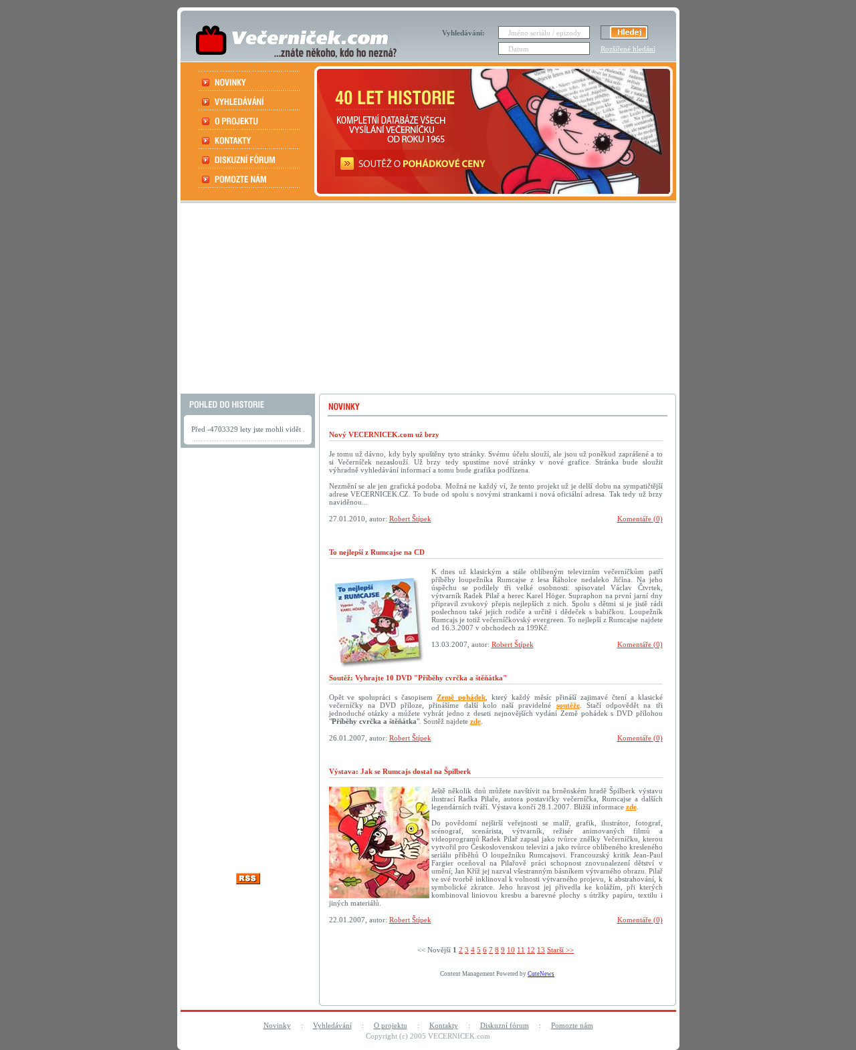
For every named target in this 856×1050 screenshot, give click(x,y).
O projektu (390, 1025)
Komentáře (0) (640, 519)
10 (511, 950)
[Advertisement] (426, 300)
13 (541, 950)
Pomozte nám (572, 1025)
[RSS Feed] (248, 880)
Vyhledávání (332, 1025)
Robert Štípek (410, 519)
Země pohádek (461, 697)
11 (521, 950)
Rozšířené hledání (628, 49)
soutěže (568, 705)
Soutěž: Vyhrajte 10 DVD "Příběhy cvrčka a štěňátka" (418, 678)
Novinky (277, 1025)
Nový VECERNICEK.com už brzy (384, 434)
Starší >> (560, 950)
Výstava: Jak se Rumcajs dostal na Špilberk (400, 771)
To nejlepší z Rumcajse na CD (377, 552)
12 (531, 950)
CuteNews (541, 973)
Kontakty (443, 1025)
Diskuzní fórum (504, 1025)
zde (475, 721)
